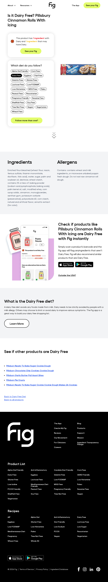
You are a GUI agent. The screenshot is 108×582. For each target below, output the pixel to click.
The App (75, 5)
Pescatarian (31, 93)
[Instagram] (85, 569)
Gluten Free (31, 80)
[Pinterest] (98, 569)
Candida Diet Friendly (63, 470)
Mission (80, 438)
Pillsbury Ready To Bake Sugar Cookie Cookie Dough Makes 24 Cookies (41, 385)
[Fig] (52, 5)
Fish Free (38, 75)
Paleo (43, 89)
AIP (9, 517)
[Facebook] (79, 569)
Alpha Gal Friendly (20, 71)
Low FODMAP (33, 84)
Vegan (30, 107)
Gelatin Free (17, 80)
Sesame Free (38, 98)
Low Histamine (18, 89)
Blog (79, 423)
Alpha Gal (35, 517)
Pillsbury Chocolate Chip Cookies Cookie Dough (30, 370)
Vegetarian (41, 107)
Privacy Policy (42, 569)
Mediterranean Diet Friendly (39, 485)
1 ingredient (38, 38)
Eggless (27, 75)
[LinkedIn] (91, 569)
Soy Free (31, 102)
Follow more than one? (26, 120)
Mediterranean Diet (16, 531)
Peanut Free (17, 93)
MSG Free (32, 89)
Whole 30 (35, 541)
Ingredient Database (59, 569)
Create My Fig (60, 428)
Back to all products (14, 399)
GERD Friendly (83, 475)
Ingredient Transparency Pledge (88, 443)
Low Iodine (12, 484)
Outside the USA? (67, 275)
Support (81, 433)
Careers (57, 447)
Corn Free (35, 71)
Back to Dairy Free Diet (15, 396)
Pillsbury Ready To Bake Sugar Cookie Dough (28, 365)
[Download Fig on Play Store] (35, 558)
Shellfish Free (18, 102)
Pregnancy (12, 536)
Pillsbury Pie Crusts (15, 380)
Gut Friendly (59, 522)
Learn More (17, 323)
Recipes (57, 433)
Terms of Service (26, 569)
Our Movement (60, 438)
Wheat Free (17, 111)
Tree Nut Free (18, 107)
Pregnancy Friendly (20, 98)
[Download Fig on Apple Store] (15, 558)
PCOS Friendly (14, 489)
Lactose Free (18, 84)
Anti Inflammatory (39, 470)
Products (81, 428)
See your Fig (92, 5)
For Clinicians (60, 442)
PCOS (56, 531)
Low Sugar (82, 526)
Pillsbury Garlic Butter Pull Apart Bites (25, 375)
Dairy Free (16, 75)
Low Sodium (59, 526)
